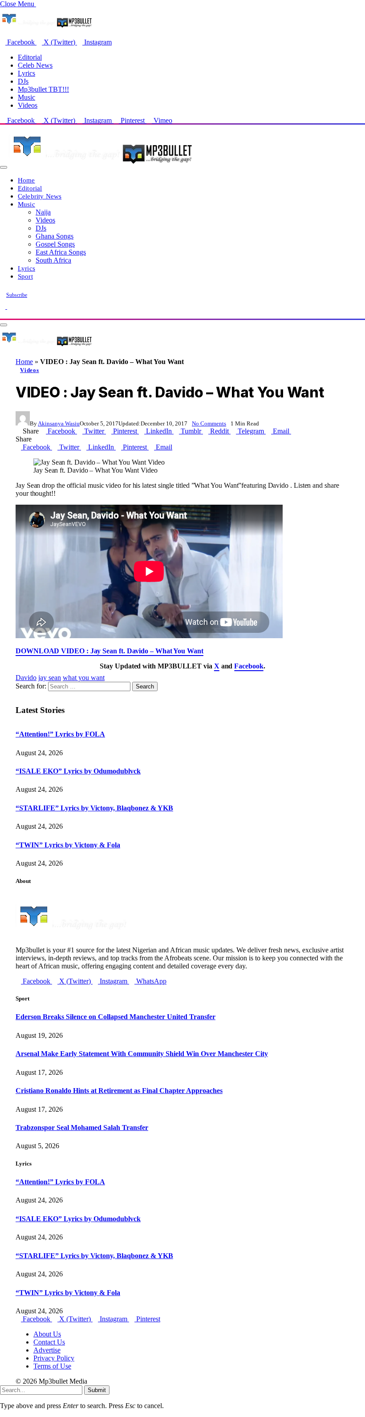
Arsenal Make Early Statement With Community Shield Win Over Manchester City (142, 1053)
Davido (26, 677)
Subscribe (16, 295)
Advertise (47, 1350)
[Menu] (3, 167)
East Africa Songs (61, 252)
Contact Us (49, 1342)
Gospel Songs (55, 244)
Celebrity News (39, 196)
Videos (27, 105)
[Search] (2, 314)
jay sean (49, 677)
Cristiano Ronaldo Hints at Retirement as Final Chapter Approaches (119, 1090)
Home (26, 180)
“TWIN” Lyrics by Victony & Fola (68, 845)
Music (26, 97)
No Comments (209, 423)
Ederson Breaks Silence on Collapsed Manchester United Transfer (115, 1016)
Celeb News (35, 65)
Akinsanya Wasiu (59, 423)
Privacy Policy (53, 1358)
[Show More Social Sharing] (293, 431)
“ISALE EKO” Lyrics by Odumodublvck (78, 771)
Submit (97, 1390)
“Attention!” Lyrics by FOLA (60, 734)
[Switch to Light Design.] (9, 306)
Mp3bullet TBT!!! (43, 89)
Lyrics (26, 73)
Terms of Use (52, 1366)
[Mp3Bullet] (101, 165)
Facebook (248, 666)
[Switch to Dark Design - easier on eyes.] (3, 306)
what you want (84, 677)
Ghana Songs (54, 236)
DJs (23, 81)
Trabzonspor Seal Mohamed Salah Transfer (82, 1127)
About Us (47, 1334)
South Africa (53, 260)
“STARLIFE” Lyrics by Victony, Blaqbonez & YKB (94, 808)
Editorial (30, 57)
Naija (43, 212)
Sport (25, 276)
